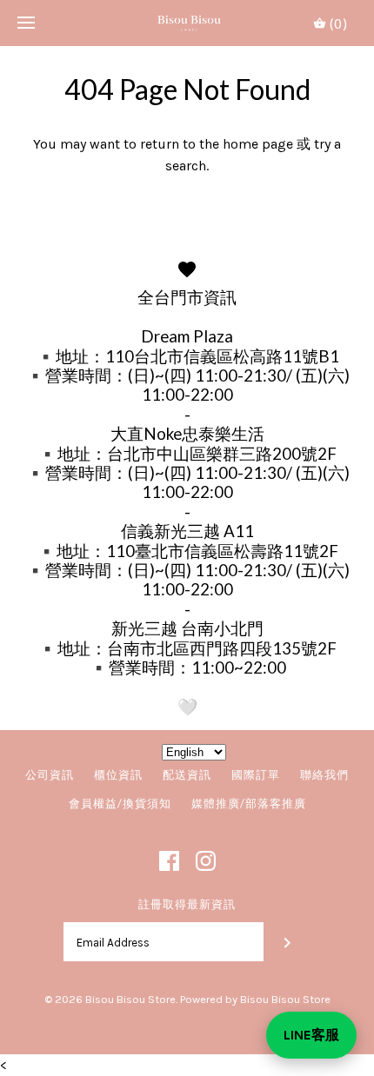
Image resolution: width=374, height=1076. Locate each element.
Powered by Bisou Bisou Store (255, 999)
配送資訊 (187, 774)
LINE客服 (311, 1034)
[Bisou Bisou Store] (187, 23)
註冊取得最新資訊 (187, 904)
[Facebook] (169, 861)
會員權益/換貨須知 (120, 803)
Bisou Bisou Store (130, 999)
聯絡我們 (324, 774)
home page (258, 144)
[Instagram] (206, 861)
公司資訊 (49, 774)
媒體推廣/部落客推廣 (248, 803)
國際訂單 (255, 774)
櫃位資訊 (118, 774)
